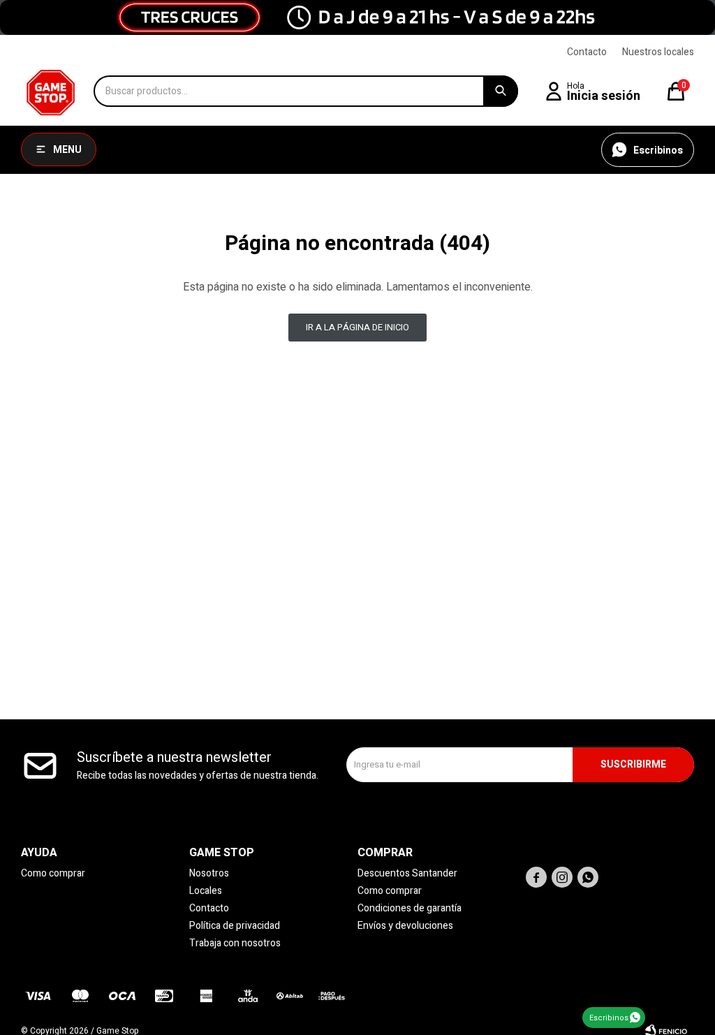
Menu (67, 149)
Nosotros (209, 873)
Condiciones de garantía (410, 908)
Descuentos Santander (407, 873)
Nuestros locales (658, 52)
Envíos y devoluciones (405, 925)
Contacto (587, 52)
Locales (205, 890)
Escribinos (608, 1018)
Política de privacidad (234, 925)
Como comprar (53, 873)
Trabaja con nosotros (235, 943)
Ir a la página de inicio (357, 327)
